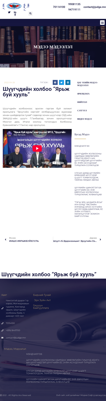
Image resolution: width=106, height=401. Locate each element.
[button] (30, 13)
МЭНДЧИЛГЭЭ (82, 146)
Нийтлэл (82, 102)
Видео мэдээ (84, 119)
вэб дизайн (71, 395)
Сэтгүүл (82, 111)
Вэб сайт (60, 395)
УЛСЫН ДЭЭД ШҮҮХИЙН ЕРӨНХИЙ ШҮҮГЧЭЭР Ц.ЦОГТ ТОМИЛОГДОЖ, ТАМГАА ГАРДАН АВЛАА (87, 176)
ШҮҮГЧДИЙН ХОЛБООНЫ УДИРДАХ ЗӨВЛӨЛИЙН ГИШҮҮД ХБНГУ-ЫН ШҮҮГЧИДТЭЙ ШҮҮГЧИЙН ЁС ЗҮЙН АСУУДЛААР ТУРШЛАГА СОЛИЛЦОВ (88, 159)
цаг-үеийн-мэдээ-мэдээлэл (87, 84)
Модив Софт (86, 395)
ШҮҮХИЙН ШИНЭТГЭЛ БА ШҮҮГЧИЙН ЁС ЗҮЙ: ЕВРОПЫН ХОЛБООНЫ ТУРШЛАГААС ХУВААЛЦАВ (88, 191)
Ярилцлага (83, 94)
